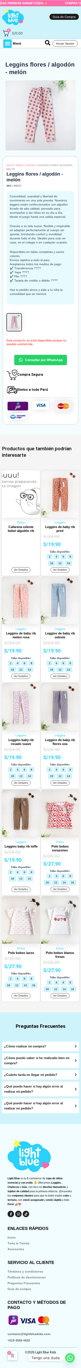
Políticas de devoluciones (27, 1277)
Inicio (10, 165)
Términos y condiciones (25, 1271)
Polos (21, 522)
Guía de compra (19, 1289)
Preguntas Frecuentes (24, 1283)
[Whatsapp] (70, 1358)
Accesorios (16, 1249)
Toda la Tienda (18, 1243)
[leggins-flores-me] (40, 115)
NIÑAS (19, 165)
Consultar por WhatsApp (44, 360)
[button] (7, 43)
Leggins (30, 165)
